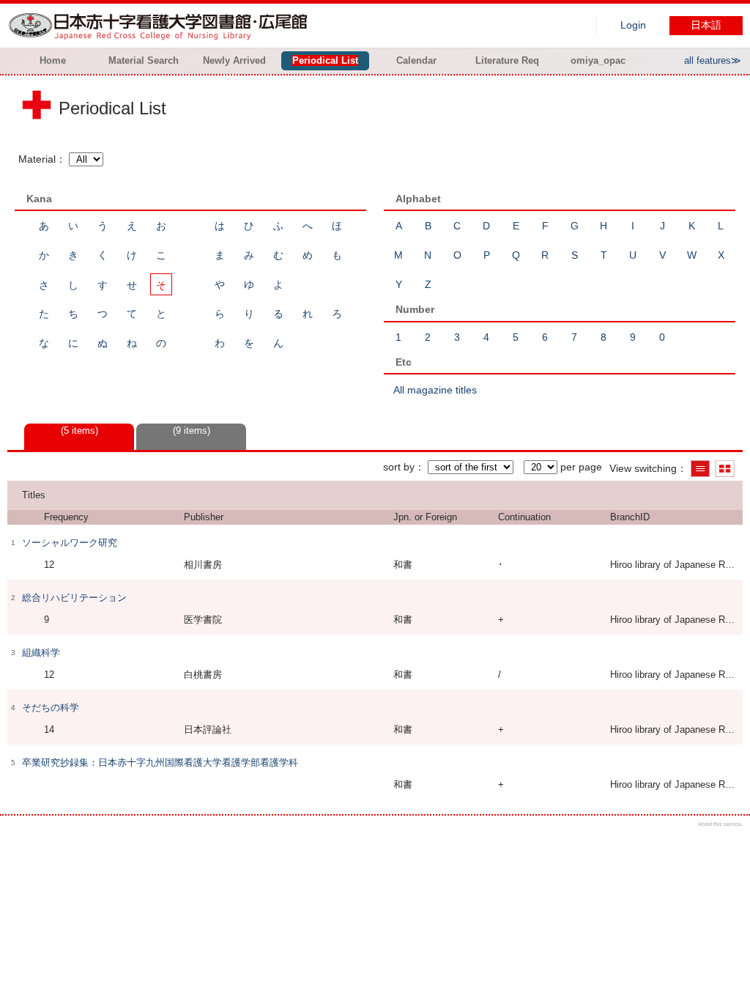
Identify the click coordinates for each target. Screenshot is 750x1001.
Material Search (143, 60)
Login (633, 25)
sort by (399, 467)
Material (37, 159)
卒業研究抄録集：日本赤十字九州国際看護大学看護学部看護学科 (160, 762)
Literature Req (507, 60)
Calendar (416, 60)
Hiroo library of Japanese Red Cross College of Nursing (161, 25)
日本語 (706, 25)
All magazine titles (435, 390)
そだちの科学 (50, 707)
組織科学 (41, 652)
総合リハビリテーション (74, 597)
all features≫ (712, 60)
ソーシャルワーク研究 (69, 542)
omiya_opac (598, 60)
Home (53, 60)
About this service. (720, 824)
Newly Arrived (234, 60)
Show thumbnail (725, 468)
